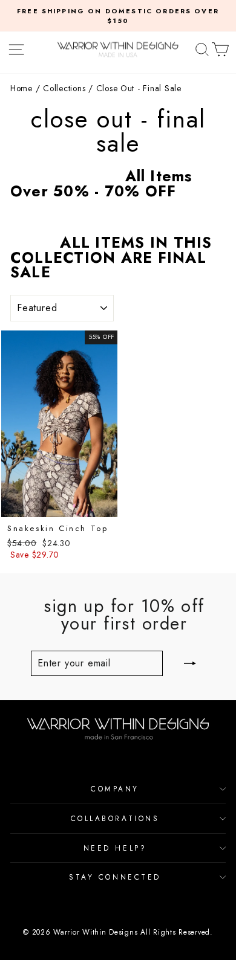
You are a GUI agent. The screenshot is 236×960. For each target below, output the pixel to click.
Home (21, 88)
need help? (115, 848)
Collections (64, 88)
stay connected (114, 877)
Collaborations (115, 818)
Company (115, 789)
